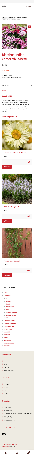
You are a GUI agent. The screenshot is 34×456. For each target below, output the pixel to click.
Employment (8, 407)
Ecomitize (12, 446)
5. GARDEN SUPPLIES (9, 326)
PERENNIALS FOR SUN (22, 17)
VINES (7, 318)
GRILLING (6, 337)
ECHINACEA (8, 301)
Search (17, 453)
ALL (9, 77)
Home (4, 17)
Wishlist (6, 387)
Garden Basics (8, 410)
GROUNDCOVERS (10, 306)
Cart (5, 390)
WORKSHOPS (7, 346)
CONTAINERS (7, 332)
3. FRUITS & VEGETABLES (9, 320)
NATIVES (7, 309)
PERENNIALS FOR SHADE (11, 312)
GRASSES (8, 304)
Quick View (7, 167)
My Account (5, 453)
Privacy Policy (8, 417)
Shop (5, 364)
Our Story (6, 367)
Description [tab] (5, 85)
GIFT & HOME (7, 334)
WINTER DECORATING (9, 343)
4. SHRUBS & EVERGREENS (10, 323)
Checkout (6, 393)
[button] (29, 26)
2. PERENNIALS (11, 17)
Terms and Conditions (10, 420)
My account (7, 384)
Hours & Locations (9, 370)
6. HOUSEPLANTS (8, 329)
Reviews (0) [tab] (5, 90)
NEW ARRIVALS (7, 340)
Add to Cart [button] (29, 162)
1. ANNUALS (6, 293)
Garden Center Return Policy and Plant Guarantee (18, 413)
